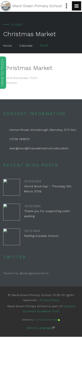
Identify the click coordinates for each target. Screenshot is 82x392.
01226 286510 (19, 139)
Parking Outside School (41, 235)
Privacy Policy (49, 300)
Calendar (26, 45)
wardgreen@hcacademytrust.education (39, 148)
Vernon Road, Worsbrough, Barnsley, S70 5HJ (42, 129)
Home (7, 45)
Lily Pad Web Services (45, 320)
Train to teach (2, 72)
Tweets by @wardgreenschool (26, 273)
